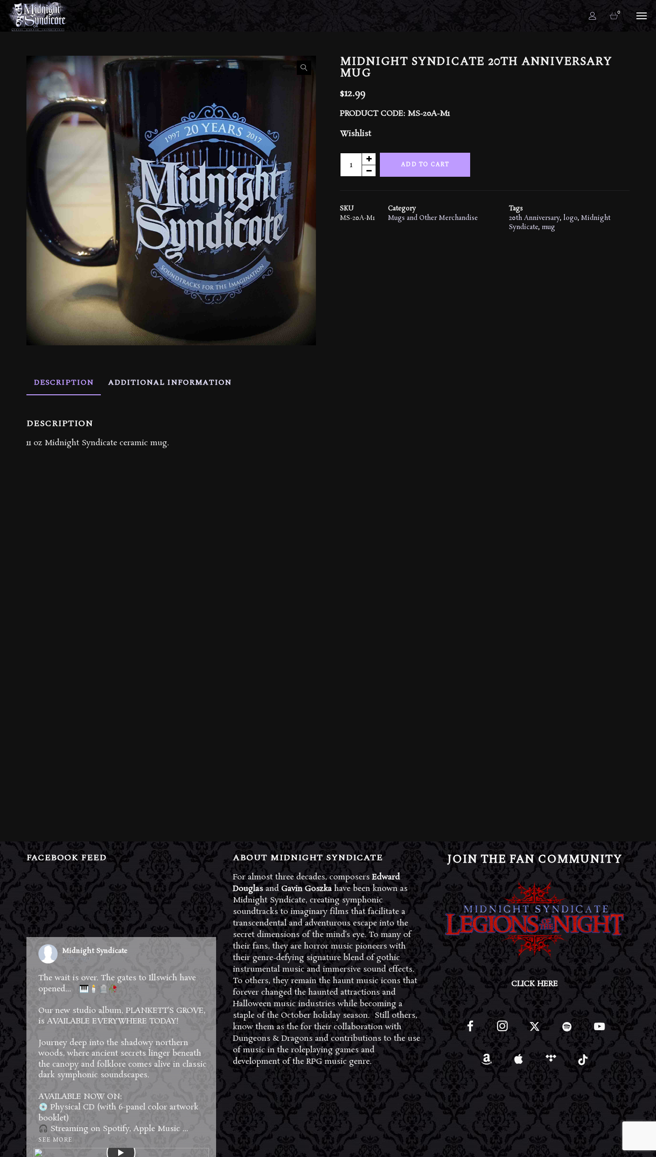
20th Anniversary (534, 218)
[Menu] (640, 15)
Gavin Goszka (306, 888)
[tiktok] (583, 1062)
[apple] (519, 1062)
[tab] (63, 382)
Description (64, 382)
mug (548, 227)
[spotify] (567, 1030)
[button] (304, 68)
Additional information (169, 382)
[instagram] (502, 1030)
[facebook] (470, 1030)
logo (570, 218)
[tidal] (551, 1062)
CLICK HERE (534, 983)
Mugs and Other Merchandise (433, 218)
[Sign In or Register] (592, 16)
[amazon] (486, 1062)
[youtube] (599, 1032)
